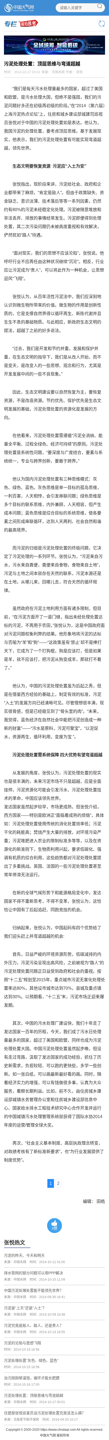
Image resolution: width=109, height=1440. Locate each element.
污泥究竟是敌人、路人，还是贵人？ (33, 1325)
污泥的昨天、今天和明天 (24, 1255)
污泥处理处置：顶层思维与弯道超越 (33, 1395)
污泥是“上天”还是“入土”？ (25, 1308)
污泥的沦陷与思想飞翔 (22, 1343)
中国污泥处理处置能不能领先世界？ (33, 1290)
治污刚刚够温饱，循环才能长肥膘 (32, 1378)
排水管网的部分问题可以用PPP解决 (33, 1273)
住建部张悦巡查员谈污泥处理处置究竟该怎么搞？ (44, 1413)
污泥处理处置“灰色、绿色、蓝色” (31, 1360)
